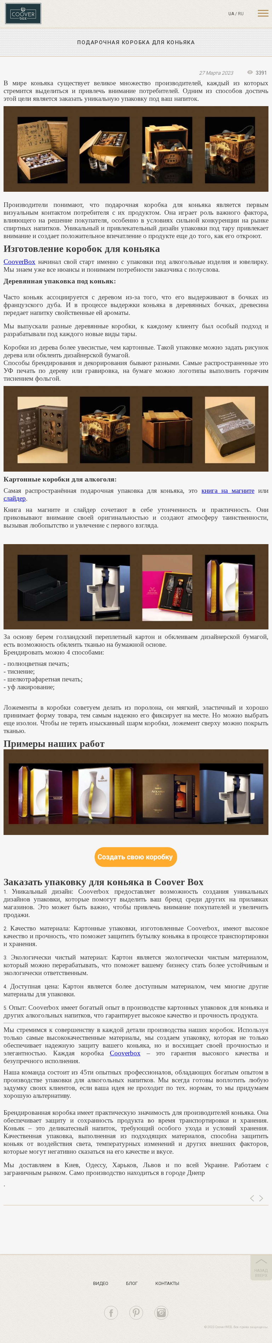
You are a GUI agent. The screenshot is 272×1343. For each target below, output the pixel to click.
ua (231, 13)
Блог (132, 1283)
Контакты (167, 1283)
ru (241, 13)
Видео (100, 1283)
